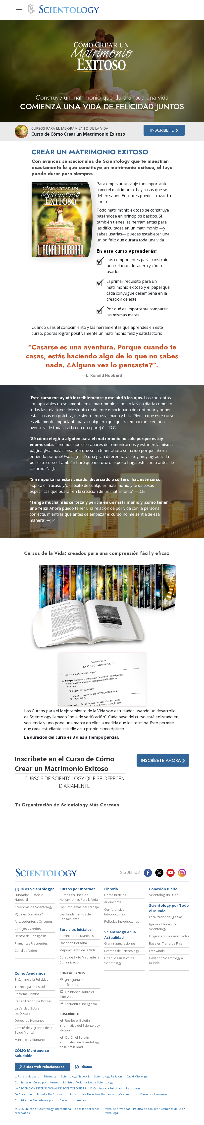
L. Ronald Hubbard (27, 1076)
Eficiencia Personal (73, 943)
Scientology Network (75, 1076)
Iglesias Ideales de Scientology (163, 926)
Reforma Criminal (27, 994)
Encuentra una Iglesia (80, 1004)
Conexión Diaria (163, 889)
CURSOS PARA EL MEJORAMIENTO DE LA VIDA (69, 128)
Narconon (133, 1088)
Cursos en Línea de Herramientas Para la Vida (78, 897)
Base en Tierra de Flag (165, 943)
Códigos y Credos (28, 928)
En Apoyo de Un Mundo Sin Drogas (38, 1094)
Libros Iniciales (115, 895)
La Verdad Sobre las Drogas (27, 1010)
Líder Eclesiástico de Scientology (119, 960)
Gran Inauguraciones (120, 943)
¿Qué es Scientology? (34, 889)
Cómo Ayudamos (30, 973)
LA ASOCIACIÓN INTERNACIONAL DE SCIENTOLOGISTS (51, 1088)
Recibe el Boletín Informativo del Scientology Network (79, 1025)
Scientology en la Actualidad (120, 935)
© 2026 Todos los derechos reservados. (57, 1111)
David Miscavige (137, 1076)
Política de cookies (145, 1109)
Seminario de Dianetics (76, 935)
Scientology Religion (108, 1076)
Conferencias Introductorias (114, 911)
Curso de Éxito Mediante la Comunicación (79, 959)
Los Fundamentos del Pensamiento (75, 916)
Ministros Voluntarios (31, 1039)
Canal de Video (26, 950)
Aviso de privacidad (118, 1109)
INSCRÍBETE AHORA (161, 760)
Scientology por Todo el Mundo (169, 908)
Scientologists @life (163, 895)
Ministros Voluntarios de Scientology (88, 1082)
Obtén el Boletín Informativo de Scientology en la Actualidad (79, 1042)
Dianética (50, 1076)
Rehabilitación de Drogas (33, 1001)
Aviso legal (112, 1113)
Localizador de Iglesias (166, 917)
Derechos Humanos (30, 1020)
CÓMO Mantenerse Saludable (32, 1053)
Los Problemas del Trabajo (79, 907)
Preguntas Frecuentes (31, 943)
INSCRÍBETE (162, 130)
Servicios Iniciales (75, 929)
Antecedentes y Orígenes (34, 921)
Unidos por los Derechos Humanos (90, 1094)
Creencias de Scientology (33, 907)
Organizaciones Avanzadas (169, 936)
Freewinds (157, 951)
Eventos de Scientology (121, 951)
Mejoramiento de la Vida (77, 950)
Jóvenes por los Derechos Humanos (142, 1094)
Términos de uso (171, 1109)
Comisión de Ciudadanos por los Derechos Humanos (50, 1100)
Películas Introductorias (121, 921)
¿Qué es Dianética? (29, 914)
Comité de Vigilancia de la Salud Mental (33, 1030)
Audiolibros (112, 902)
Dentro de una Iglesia (31, 936)
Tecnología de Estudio (31, 986)
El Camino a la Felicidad (32, 979)
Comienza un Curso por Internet (37, 1082)
